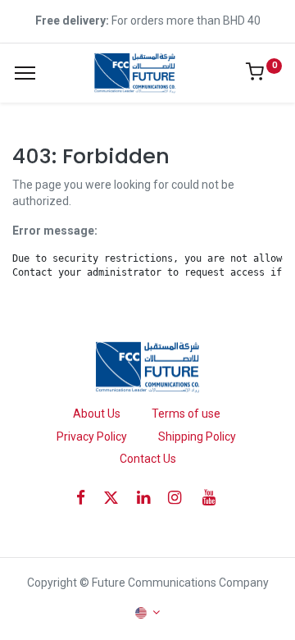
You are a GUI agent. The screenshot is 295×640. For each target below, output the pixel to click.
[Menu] (25, 73)
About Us (96, 413)
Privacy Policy (92, 436)
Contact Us (148, 458)
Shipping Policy (197, 436)
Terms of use (186, 413)
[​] (86, 497)
